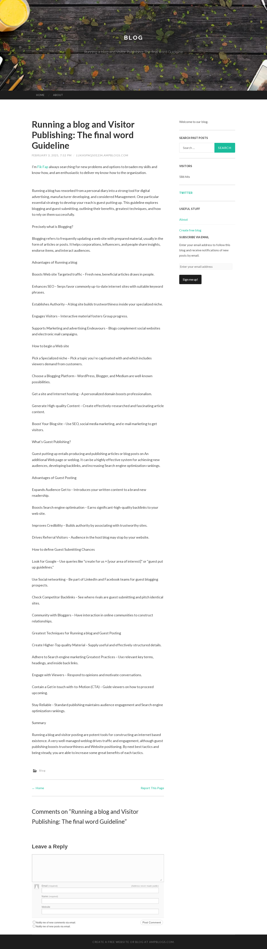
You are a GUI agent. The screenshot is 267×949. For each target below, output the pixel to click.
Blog (133, 37)
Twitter (186, 192)
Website (46, 907)
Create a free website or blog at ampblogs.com (133, 942)
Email (50, 886)
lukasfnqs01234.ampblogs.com (102, 155)
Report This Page (152, 788)
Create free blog (190, 230)
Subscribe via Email (194, 237)
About (58, 95)
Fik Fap (42, 167)
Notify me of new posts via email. (53, 926)
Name (50, 896)
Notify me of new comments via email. (56, 922)
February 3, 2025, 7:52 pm (52, 155)
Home (40, 95)
